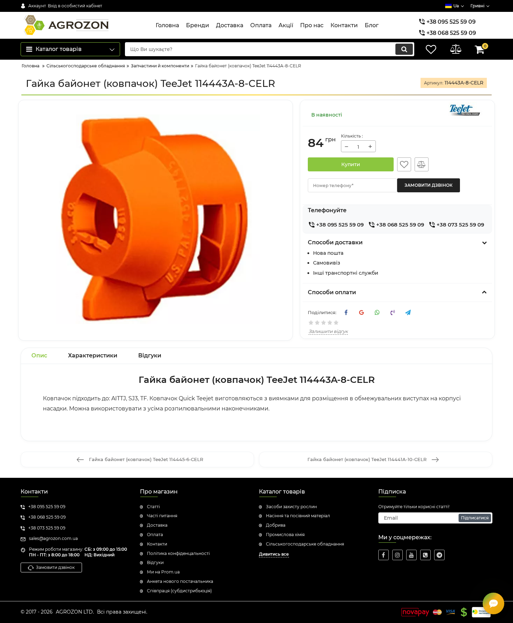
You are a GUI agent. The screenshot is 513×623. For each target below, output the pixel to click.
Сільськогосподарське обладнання (305, 544)
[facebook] (383, 555)
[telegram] (439, 555)
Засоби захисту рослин (291, 506)
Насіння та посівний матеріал (298, 515)
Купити (350, 164)
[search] (404, 49)
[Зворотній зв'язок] (493, 603)
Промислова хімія (285, 534)
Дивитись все (274, 554)
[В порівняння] (422, 164)
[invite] (425, 555)
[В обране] (404, 164)
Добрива (275, 525)
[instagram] (397, 555)
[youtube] (411, 555)
